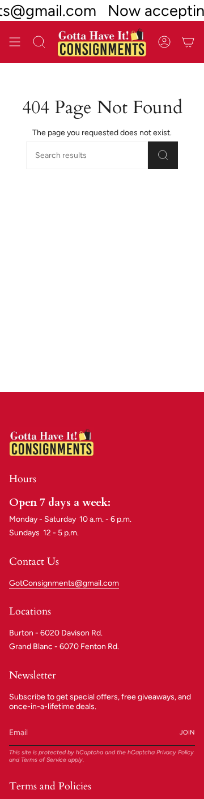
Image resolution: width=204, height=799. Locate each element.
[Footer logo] (51, 442)
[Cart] (188, 42)
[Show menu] (14, 42)
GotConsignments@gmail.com (64, 583)
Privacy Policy (175, 752)
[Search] (163, 155)
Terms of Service (43, 759)
